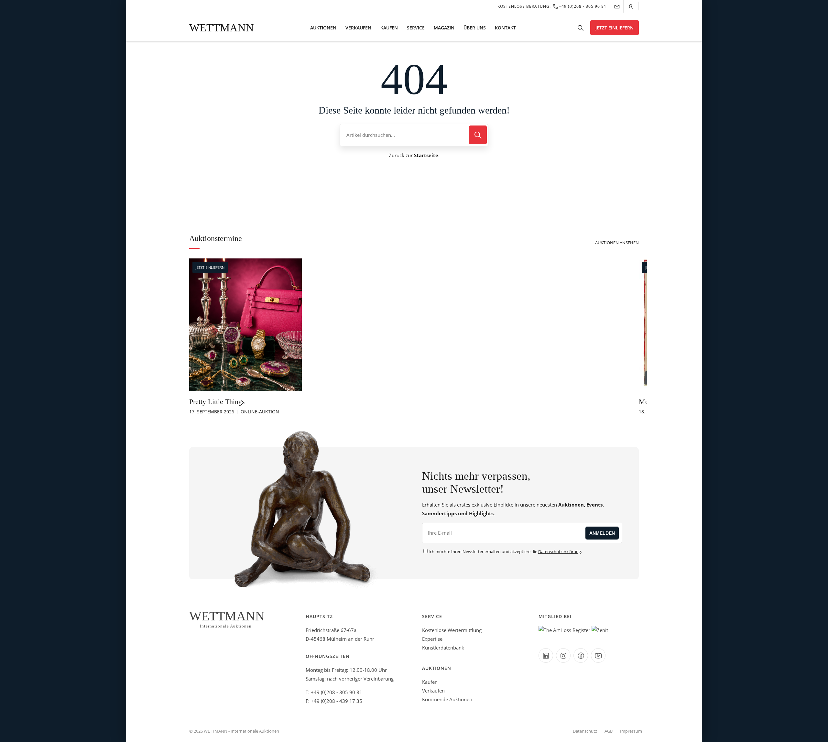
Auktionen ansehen (617, 243)
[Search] (478, 134)
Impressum (631, 731)
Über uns (474, 28)
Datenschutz (585, 731)
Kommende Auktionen (447, 699)
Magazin (444, 28)
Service (416, 28)
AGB (609, 731)
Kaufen (389, 28)
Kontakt (505, 28)
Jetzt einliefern (614, 28)
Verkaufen (358, 28)
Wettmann (221, 28)
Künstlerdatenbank (443, 647)
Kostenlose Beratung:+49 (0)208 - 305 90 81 (551, 6)
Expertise (432, 639)
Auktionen (323, 28)
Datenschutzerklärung (559, 551)
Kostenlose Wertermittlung (452, 630)
